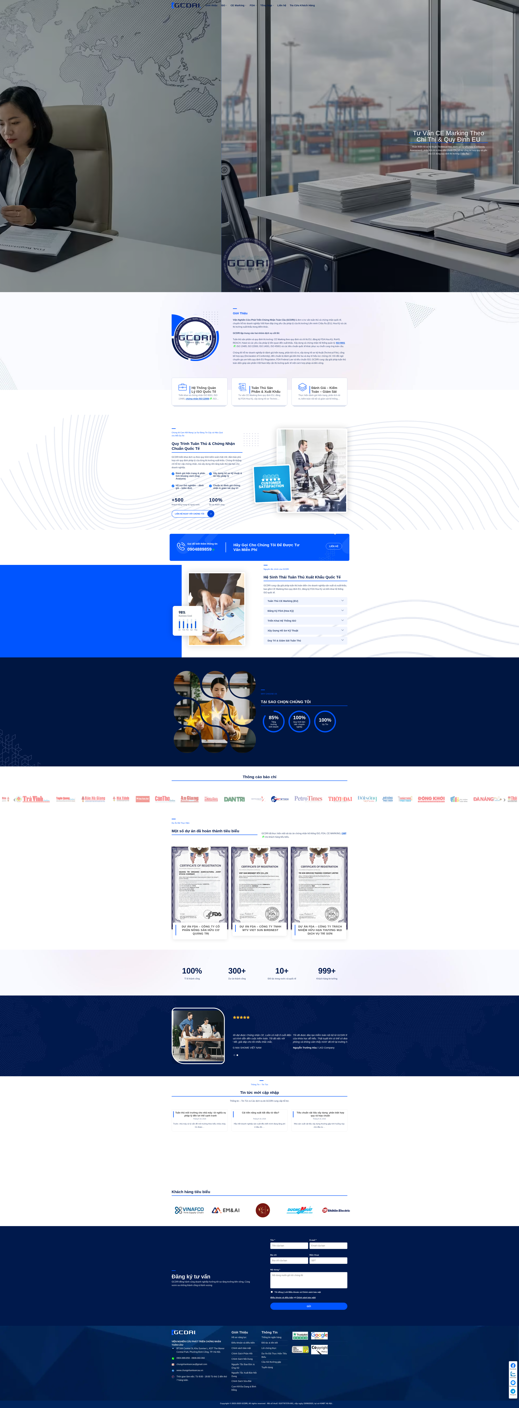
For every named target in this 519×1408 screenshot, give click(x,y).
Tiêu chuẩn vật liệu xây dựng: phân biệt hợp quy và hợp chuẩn (320, 1114)
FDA (252, 5)
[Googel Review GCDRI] (319, 1335)
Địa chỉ (273, 1255)
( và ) (293, 1297)
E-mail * (313, 1240)
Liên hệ (281, 5)
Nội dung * (275, 1270)
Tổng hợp (266, 5)
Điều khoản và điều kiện (282, 1297)
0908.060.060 (198, 1358)
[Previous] (13, 146)
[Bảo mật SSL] (300, 1349)
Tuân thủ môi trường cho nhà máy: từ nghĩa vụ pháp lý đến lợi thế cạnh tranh (200, 1114)
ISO (223, 5)
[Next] (505, 146)
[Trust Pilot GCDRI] (300, 1336)
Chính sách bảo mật (306, 1297)
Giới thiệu (211, 5)
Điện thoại (314, 1255)
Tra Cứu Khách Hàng (302, 5)
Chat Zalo (513, 1377)
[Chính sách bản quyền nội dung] (319, 1349)
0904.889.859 (183, 1358)
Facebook (513, 1369)
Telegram (513, 1394)
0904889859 (199, 549)
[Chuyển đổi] (342, 601)
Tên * (272, 1240)
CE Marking (237, 5)
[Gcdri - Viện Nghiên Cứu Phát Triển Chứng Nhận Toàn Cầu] (347, 1210)
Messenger (513, 1386)
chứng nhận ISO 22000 (197, 399)
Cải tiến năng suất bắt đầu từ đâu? (260, 1112)
